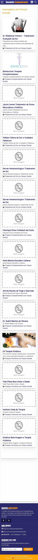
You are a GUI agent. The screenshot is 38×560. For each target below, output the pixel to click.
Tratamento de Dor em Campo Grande (18, 48)
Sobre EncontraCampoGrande (13, 529)
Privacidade (18, 556)
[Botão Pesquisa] (35, 2)
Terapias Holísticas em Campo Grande (18, 358)
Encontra (17, 2)
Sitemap (25, 556)
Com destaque (15, 534)
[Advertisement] (19, 480)
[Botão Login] (32, 2)
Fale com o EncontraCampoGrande (14, 531)
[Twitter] (9, 520)
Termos (12, 556)
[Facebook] (4, 520)
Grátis (24, 534)
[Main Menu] (2, 2)
